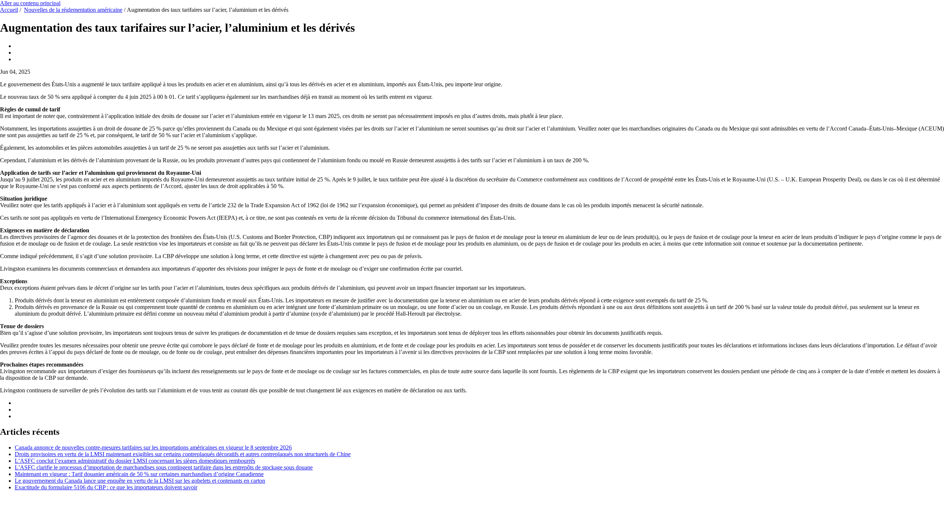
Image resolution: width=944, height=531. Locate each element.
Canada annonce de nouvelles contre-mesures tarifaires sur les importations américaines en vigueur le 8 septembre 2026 (153, 447)
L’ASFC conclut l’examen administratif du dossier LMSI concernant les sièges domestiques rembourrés (135, 461)
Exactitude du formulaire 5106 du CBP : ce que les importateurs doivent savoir (106, 487)
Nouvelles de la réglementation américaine (73, 10)
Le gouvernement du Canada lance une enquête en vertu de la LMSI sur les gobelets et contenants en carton (140, 481)
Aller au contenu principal (30, 3)
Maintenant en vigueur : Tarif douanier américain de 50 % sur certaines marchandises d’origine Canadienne (139, 474)
